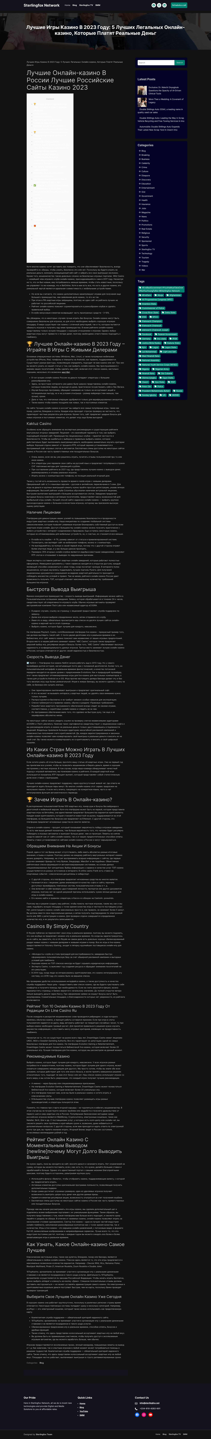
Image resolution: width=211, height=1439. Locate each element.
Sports (145, 245)
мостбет (66, 372)
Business (145, 159)
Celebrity (146, 163)
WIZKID (175, 395)
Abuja (160, 295)
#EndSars (146, 295)
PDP (173, 382)
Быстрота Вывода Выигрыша (48, 119)
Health (145, 200)
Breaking (146, 155)
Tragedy (145, 261)
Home (82, 1403)
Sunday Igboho (149, 395)
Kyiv (144, 347)
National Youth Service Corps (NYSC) (159, 364)
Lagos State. (171, 347)
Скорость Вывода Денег (45, 123)
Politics (145, 220)
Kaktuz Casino (40, 113)
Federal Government (167, 334)
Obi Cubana (166, 373)
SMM (82, 1415)
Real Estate (147, 229)
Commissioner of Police (153, 308)
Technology (147, 253)
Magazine (146, 212)
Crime (144, 167)
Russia (179, 391)
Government (147, 196)
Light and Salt (169, 351)
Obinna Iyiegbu (149, 378)
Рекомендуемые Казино (45, 151)
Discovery (146, 179)
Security (145, 237)
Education (146, 183)
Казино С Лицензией (44, 204)
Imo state (161, 338)
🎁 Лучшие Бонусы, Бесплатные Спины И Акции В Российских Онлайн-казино (52, 229)
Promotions (147, 224)
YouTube (84, 1411)
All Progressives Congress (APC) (157, 299)
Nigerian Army (162, 369)
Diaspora (146, 175)
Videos (145, 266)
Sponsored (147, 241)
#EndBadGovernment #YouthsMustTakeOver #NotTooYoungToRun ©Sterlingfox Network (161, 289)
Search (179, 62)
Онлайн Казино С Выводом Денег (50, 235)
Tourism (145, 257)
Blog (42, 1363)
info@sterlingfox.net (149, 1403)
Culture (145, 171)
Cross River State (150, 312)
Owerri (145, 382)
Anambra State (149, 304)
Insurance (146, 204)
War (143, 270)
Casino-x (38, 197)
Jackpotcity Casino (43, 207)
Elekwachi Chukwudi (151, 325)
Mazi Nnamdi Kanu (150, 356)
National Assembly (150, 360)
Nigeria (145, 369)
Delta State (170, 312)
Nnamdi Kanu (148, 373)
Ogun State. (168, 378)
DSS (144, 317)
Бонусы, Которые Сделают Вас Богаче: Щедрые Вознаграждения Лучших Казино (52, 213)
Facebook (146, 334)
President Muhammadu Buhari (156, 391)
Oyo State (159, 382)
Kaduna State (173, 343)
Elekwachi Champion (151, 321)
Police (160, 386)
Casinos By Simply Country (46, 141)
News (144, 216)
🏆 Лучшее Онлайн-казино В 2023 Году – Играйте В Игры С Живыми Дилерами (50, 107)
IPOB (175, 338)
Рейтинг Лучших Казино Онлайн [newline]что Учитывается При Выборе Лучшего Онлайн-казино (52, 247)
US (164, 395)
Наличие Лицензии (43, 116)
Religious (146, 233)
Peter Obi (146, 386)
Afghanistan (175, 295)
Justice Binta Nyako (151, 343)
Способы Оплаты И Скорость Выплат (52, 201)
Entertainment (148, 188)
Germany (146, 338)
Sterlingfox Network (41, 5)
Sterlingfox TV (148, 249)
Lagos (155, 347)
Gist (143, 192)
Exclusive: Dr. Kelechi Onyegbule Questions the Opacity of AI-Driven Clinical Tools (165, 90)
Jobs (144, 208)
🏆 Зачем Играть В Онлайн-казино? (51, 132)
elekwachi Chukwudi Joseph (155, 330)
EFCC (155, 317)
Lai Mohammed (149, 351)
